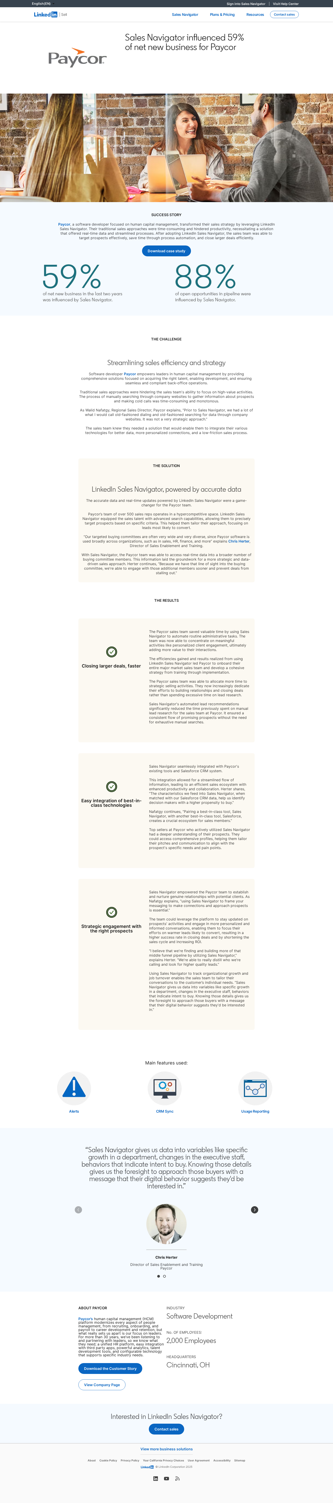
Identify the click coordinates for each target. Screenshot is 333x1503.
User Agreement (199, 1460)
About (92, 1460)
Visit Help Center (286, 4)
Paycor (64, 224)
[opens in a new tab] (155, 1480)
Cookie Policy (108, 1460)
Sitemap (239, 1460)
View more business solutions (166, 1449)
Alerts (74, 1111)
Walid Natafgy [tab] (164, 1276)
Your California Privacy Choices (163, 1460)
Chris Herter (238, 541)
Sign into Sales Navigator (248, 4)
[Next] (254, 1209)
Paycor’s (85, 1319)
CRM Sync (164, 1111)
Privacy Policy (130, 1460)
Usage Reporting (255, 1111)
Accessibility (222, 1460)
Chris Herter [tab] (158, 1276)
